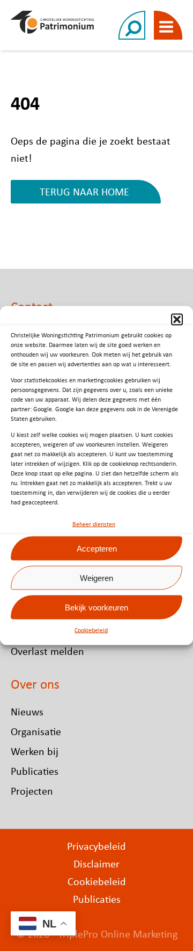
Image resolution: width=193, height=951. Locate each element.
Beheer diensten (93, 524)
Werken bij (34, 751)
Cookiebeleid (91, 630)
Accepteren (97, 548)
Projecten (32, 790)
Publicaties (34, 771)
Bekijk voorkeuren (96, 607)
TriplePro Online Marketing (117, 933)
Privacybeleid (96, 846)
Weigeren (96, 577)
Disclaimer (96, 863)
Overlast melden (47, 651)
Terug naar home (84, 191)
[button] (177, 319)
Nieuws (27, 711)
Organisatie (36, 731)
